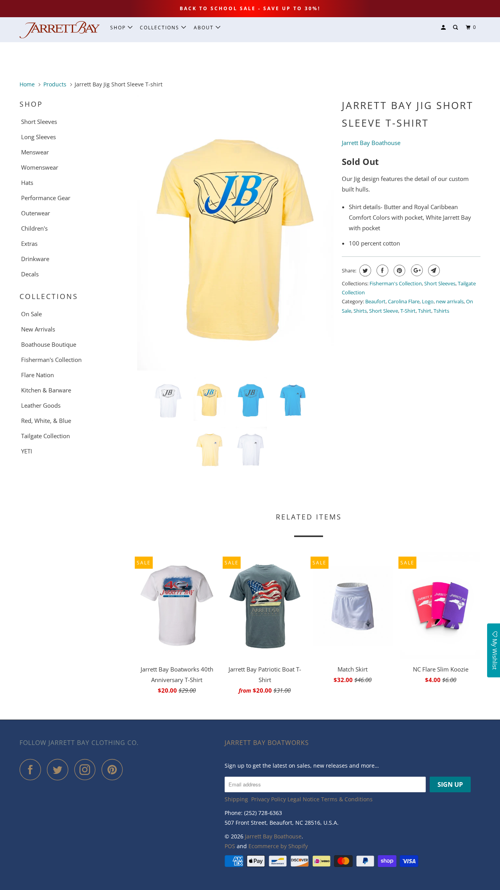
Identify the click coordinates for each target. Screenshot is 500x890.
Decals (30, 274)
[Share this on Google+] (416, 270)
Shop (119, 27)
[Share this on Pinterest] (398, 270)
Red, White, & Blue (46, 420)
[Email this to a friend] (433, 270)
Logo (428, 301)
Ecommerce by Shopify (278, 846)
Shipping (236, 799)
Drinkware (35, 259)
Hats (27, 182)
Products (54, 84)
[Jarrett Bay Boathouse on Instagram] (87, 769)
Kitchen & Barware (46, 390)
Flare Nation (37, 375)
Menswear (35, 152)
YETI (26, 451)
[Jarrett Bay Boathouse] (60, 29)
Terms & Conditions (347, 799)
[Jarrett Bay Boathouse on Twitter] (60, 769)
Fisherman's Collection (51, 360)
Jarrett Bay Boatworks (267, 742)
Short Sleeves (39, 121)
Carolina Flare (404, 301)
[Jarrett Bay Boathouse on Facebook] (32, 769)
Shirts (360, 310)
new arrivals (450, 301)
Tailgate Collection (45, 436)
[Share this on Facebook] (381, 270)
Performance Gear (45, 198)
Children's (34, 228)
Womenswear (39, 167)
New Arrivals (38, 329)
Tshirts (441, 310)
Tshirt (424, 310)
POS (230, 846)
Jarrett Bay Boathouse (273, 836)
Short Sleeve (383, 310)
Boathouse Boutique (48, 344)
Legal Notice (304, 799)
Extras (29, 243)
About (205, 27)
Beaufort (375, 301)
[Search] (456, 27)
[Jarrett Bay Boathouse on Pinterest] (114, 769)
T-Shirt (408, 310)
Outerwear (35, 213)
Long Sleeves (38, 137)
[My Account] (444, 27)
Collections (160, 27)
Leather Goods (41, 405)
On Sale (31, 314)
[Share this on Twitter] (364, 270)
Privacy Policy (268, 799)
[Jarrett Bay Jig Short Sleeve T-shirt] (235, 233)
